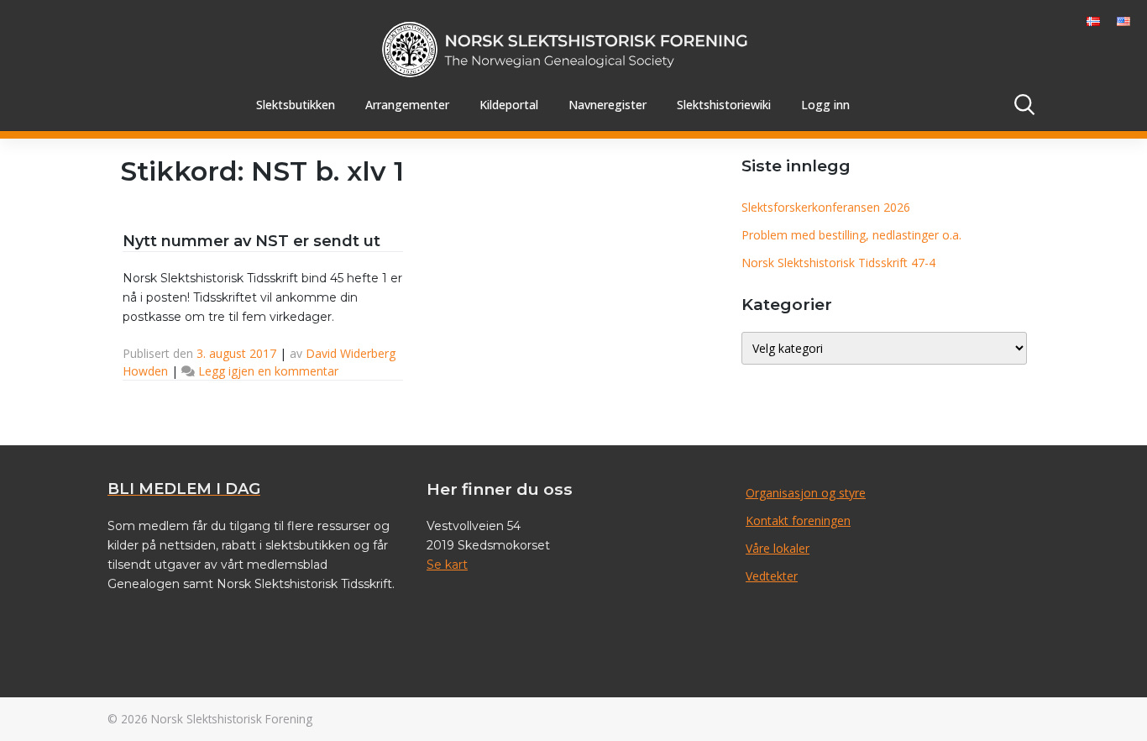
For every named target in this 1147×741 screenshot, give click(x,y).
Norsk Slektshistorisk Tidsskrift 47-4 (838, 263)
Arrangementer (407, 105)
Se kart (447, 564)
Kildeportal (508, 105)
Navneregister (607, 105)
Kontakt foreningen (798, 520)
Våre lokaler (777, 548)
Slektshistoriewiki (724, 105)
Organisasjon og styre (806, 493)
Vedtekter (772, 576)
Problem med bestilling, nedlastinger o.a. (851, 235)
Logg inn (825, 105)
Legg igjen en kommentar (268, 371)
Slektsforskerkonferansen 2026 (825, 207)
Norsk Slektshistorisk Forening (231, 719)
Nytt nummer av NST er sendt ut (251, 241)
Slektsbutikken (295, 105)
